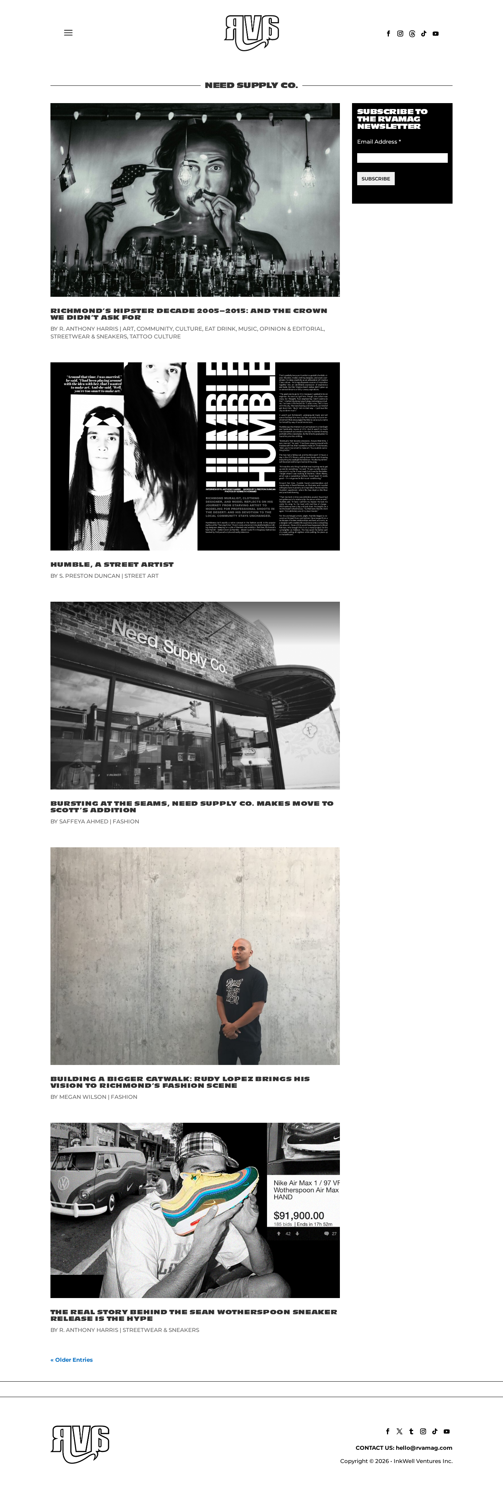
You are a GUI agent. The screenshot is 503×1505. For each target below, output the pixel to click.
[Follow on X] (399, 1431)
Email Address (379, 141)
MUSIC (247, 328)
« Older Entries (71, 1359)
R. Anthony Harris (88, 328)
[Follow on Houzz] (412, 33)
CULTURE (188, 328)
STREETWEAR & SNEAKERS (88, 336)
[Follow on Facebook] (388, 33)
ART (128, 328)
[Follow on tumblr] (411, 1431)
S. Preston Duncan (89, 575)
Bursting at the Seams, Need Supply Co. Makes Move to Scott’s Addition (192, 807)
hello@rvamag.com (424, 1447)
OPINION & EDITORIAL (292, 328)
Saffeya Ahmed (83, 821)
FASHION (126, 821)
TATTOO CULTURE (155, 336)
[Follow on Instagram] (400, 33)
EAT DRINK (220, 328)
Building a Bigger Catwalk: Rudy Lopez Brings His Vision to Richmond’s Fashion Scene (180, 1082)
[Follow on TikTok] (424, 33)
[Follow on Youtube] (436, 33)
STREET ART (141, 575)
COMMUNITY (155, 328)
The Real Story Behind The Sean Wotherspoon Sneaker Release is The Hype (194, 1315)
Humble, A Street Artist (112, 565)
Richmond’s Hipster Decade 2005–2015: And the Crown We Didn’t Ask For (189, 314)
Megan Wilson (82, 1096)
